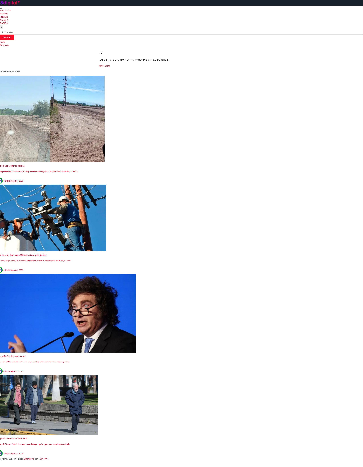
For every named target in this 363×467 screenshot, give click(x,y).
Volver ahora (104, 65)
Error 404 (4, 45)
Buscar (7, 37)
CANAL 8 (4, 20)
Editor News (28, 458)
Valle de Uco (5, 10)
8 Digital (7, 180)
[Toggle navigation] (1, 8)
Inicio (2, 41)
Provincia (4, 16)
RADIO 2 (4, 23)
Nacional (4, 13)
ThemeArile (43, 458)
